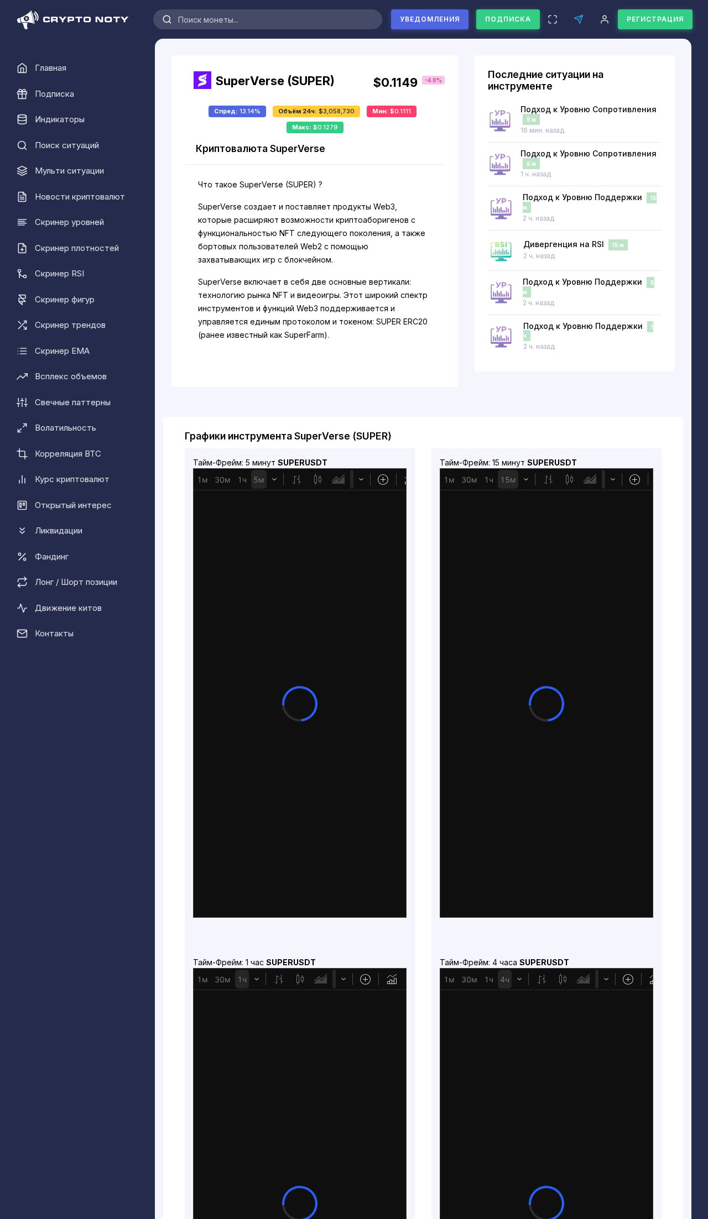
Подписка (508, 19)
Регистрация (655, 19)
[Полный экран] (552, 19)
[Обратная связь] (578, 19)
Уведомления (430, 19)
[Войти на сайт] (604, 19)
